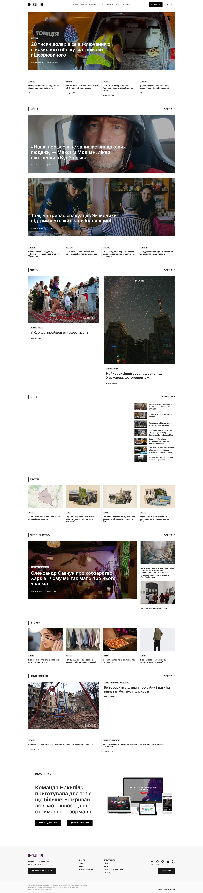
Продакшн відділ (86, 869)
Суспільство (44, 567)
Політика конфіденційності (165, 889)
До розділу (169, 108)
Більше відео (168, 396)
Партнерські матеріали (111, 740)
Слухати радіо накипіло (48, 823)
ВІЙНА (34, 109)
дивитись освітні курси (80, 823)
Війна (106, 682)
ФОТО (34, 270)
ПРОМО (35, 622)
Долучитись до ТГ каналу (42, 871)
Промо (31, 656)
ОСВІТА (81, 866)
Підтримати (155, 4)
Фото (40, 327)
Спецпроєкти (109, 860)
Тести (31, 513)
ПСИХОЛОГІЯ (39, 676)
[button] (168, 4)
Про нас (82, 860)
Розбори (32, 247)
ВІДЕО (34, 397)
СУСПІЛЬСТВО (40, 535)
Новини (34, 38)
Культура (35, 567)
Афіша (106, 863)
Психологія (114, 682)
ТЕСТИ (34, 479)
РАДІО (81, 863)
